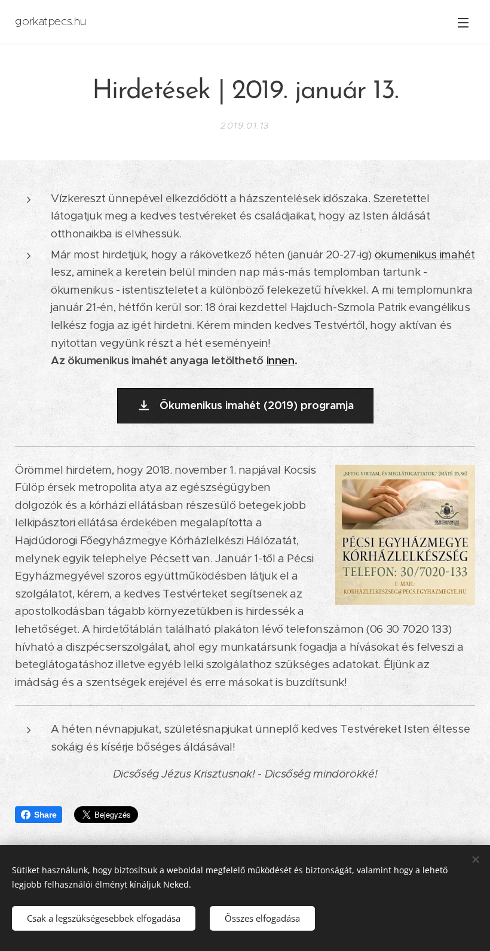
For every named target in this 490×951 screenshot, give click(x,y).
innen (281, 360)
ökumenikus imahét (425, 254)
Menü (463, 22)
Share (45, 814)
